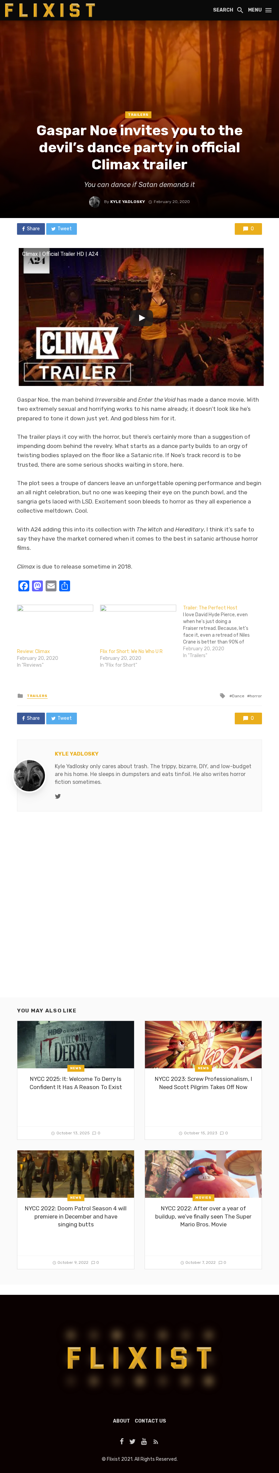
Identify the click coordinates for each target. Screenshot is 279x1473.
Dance (238, 696)
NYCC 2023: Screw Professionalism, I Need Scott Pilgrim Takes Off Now (203, 1082)
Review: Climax (33, 651)
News (76, 1068)
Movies (203, 1198)
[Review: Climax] (55, 626)
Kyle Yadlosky (127, 201)
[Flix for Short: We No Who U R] (138, 626)
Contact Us (150, 1421)
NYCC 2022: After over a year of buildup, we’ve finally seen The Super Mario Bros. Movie (203, 1216)
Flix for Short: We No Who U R (131, 651)
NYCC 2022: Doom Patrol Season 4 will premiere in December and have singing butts (76, 1216)
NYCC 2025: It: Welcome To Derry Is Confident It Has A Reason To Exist (76, 1082)
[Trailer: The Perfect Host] (224, 632)
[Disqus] (139, 910)
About (121, 1421)
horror (256, 696)
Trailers (138, 115)
